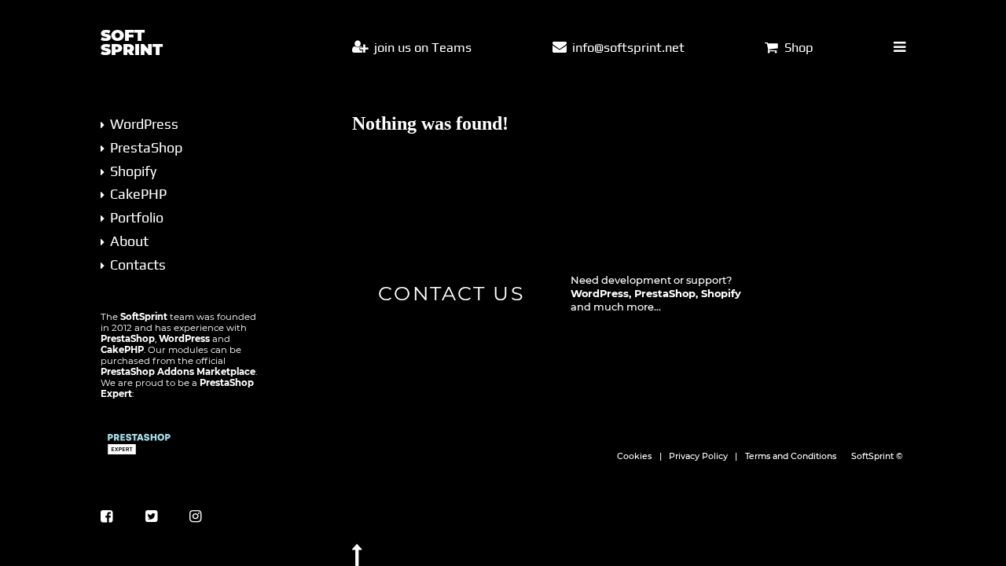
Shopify (133, 171)
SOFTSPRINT (132, 42)
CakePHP (138, 194)
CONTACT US (451, 293)
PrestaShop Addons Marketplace (178, 371)
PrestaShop (146, 147)
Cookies (634, 456)
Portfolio (136, 217)
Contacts (138, 264)
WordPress (144, 124)
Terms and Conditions (790, 456)
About (129, 241)
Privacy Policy (698, 456)
